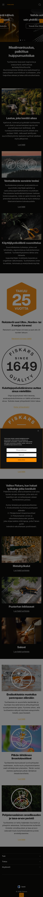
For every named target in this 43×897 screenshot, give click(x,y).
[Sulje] (38, 430)
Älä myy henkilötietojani (21, 450)
